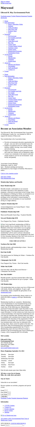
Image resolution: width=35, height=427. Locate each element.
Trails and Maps (13, 27)
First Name (4, 392)
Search (3, 425)
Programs (7, 34)
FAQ (9, 33)
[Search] (23, 425)
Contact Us (11, 69)
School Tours (12, 49)
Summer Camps (13, 48)
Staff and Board (13, 68)
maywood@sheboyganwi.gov (9, 348)
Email (3, 390)
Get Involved (8, 54)
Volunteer (11, 59)
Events (6, 71)
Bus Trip (10, 43)
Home (6, 21)
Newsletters (11, 66)
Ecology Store (12, 31)
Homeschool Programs (15, 51)
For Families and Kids (14, 38)
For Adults (11, 39)
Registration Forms (13, 53)
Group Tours (12, 44)
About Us (7, 63)
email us (14, 297)
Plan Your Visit (12, 29)
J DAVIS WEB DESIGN (18, 423)
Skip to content (5, 1)
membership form (6, 292)
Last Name (4, 394)
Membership (12, 58)
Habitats (10, 26)
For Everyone (12, 36)
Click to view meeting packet (9, 173)
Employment (12, 61)
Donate (10, 56)
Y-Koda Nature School (15, 46)
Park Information (9, 22)
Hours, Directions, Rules (15, 24)
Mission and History (14, 64)
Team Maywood (13, 41)
